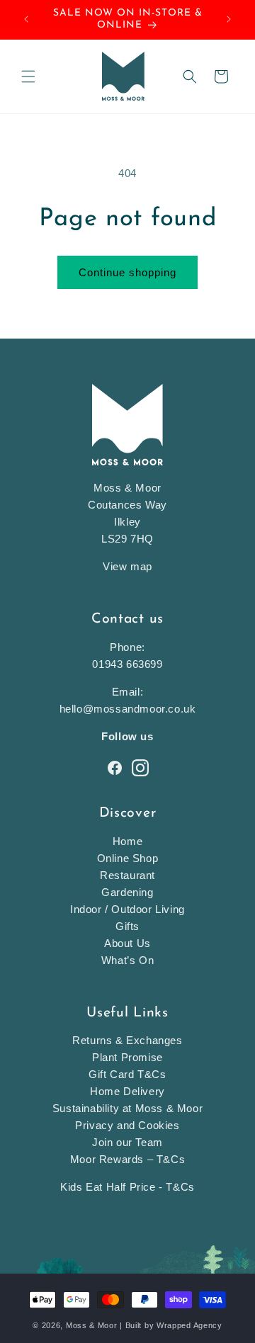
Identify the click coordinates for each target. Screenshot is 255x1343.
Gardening (127, 892)
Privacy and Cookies (127, 1125)
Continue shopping (127, 272)
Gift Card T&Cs (127, 1074)
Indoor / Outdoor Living (127, 909)
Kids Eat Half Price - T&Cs (127, 1187)
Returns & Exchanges (127, 1040)
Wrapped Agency (189, 1325)
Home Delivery (127, 1091)
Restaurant (127, 875)
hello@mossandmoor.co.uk (128, 709)
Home (127, 841)
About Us (127, 943)
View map (127, 566)
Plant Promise (127, 1057)
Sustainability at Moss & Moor (127, 1108)
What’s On (127, 960)
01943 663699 (127, 664)
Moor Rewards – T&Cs (127, 1159)
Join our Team (127, 1142)
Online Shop (128, 858)
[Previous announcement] (26, 19)
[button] (28, 76)
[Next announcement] (228, 19)
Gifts (127, 926)
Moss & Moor (92, 1325)
